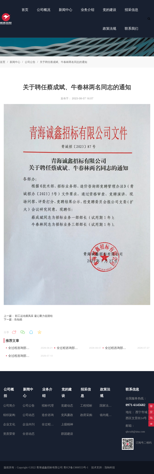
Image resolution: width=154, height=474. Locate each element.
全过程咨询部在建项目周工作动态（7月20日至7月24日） (116, 348)
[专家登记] (151, 412)
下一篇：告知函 (13, 319)
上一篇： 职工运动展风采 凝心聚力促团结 (28, 316)
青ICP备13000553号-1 (75, 467)
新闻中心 (15, 62)
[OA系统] (151, 406)
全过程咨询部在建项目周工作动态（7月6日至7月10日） (20, 356)
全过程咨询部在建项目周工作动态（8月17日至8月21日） (20, 348)
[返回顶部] (151, 423)
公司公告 (30, 62)
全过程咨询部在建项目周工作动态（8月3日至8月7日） (68, 348)
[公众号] (151, 418)
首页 (2, 62)
